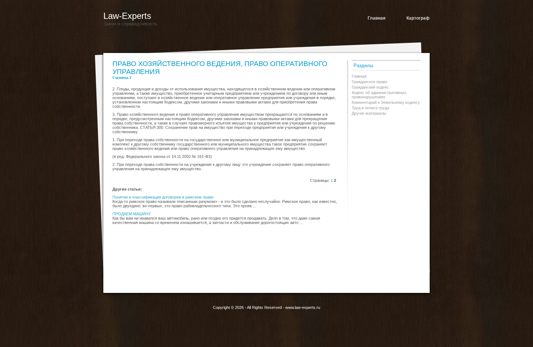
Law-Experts (127, 16)
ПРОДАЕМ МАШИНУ (131, 214)
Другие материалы (369, 113)
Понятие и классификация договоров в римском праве (163, 197)
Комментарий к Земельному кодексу (386, 102)
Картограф (418, 18)
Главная (376, 18)
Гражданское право (369, 81)
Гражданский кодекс (370, 87)
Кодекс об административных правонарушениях (379, 94)
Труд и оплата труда (370, 108)
